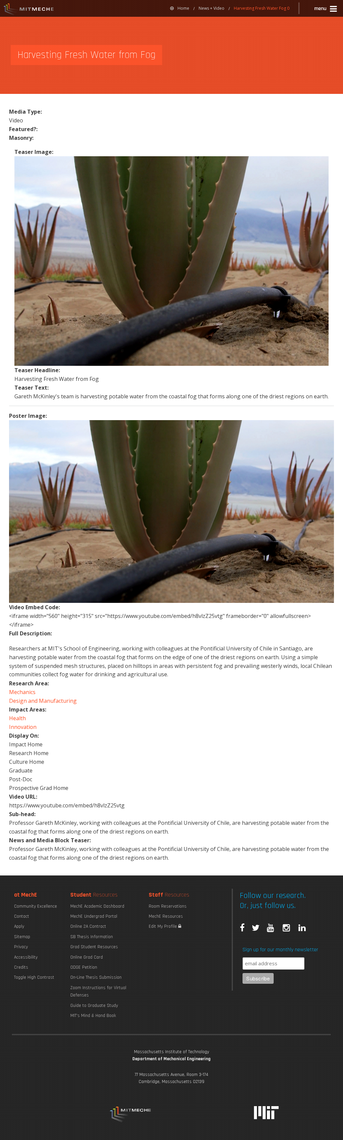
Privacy (21, 947)
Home (183, 8)
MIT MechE (28, 10)
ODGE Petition (83, 967)
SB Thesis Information (91, 937)
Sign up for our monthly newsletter (280, 949)
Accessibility (26, 957)
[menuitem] (179, 8)
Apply (19, 926)
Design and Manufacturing (43, 700)
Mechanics (22, 692)
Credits (21, 967)
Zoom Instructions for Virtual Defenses (98, 991)
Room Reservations (168, 906)
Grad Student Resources (94, 947)
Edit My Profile (163, 926)
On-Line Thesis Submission (96, 977)
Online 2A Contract (88, 926)
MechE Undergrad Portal (93, 916)
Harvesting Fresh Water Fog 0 (261, 8)
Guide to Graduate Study (94, 1006)
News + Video (211, 8)
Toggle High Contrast (34, 977)
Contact (21, 916)
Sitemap (22, 937)
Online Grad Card (86, 957)
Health (17, 718)
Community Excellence (35, 906)
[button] (326, 9)
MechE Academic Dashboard (97, 906)
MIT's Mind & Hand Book (93, 1016)
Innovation (23, 727)
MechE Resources (166, 916)
